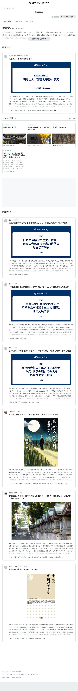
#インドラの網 (34, 402)
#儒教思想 (38, 638)
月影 (10, 220)
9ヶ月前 (15, 284)
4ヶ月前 (26, 55)
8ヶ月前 (15, 220)
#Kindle (54, 483)
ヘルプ (18, 674)
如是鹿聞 (11, 411)
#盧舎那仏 (24, 402)
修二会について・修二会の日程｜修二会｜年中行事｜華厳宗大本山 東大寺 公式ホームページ (14, 155)
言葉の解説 (7, 21)
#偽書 (39, 110)
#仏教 (10, 110)
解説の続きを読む (38, 39)
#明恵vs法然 (19, 274)
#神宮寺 (24, 557)
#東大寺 (17, 402)
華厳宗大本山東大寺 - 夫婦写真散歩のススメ (38, 128)
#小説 (10, 483)
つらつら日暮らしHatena (16, 55)
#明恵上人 (23, 110)
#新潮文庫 (42, 483)
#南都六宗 (37, 557)
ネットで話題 (18, 21)
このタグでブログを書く (67, 17)
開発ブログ (24, 674)
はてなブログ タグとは (8, 674)
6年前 (25, 566)
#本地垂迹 (58, 557)
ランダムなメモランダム (15, 566)
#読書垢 (60, 483)
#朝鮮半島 (24, 638)
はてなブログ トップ (10, 8)
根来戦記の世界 (13, 492)
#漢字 (45, 638)
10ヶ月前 (17, 411)
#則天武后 (23, 338)
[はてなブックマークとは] (15, 118)
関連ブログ (29, 21)
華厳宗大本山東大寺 (9, 127)
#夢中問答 (45, 110)
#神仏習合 (17, 557)
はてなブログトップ (33, 674)
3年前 (20, 492)
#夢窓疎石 (53, 110)
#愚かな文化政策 (14, 638)
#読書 (49, 483)
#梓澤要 (35, 483)
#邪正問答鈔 (32, 110)
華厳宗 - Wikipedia (59, 127)
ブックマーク (7, 125)
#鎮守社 (30, 557)
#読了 (66, 483)
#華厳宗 (16, 110)
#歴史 (26, 274)
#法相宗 (51, 557)
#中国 (17, 338)
